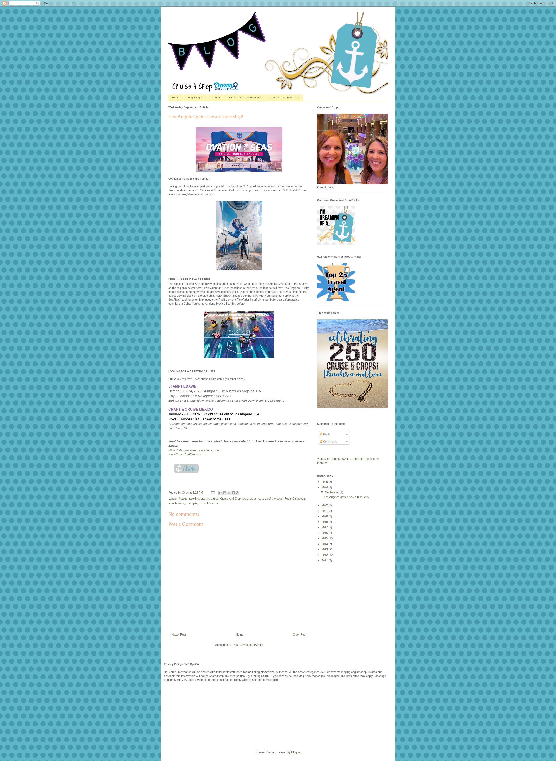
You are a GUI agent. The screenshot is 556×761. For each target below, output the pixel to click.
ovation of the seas (270, 498)
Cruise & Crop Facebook (284, 97)
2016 (325, 533)
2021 (325, 511)
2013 (325, 549)
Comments (329, 441)
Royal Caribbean (294, 498)
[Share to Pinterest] (237, 493)
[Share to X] (229, 493)
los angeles (249, 498)
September (332, 492)
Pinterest (216, 97)
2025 (325, 481)
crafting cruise (209, 498)
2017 (325, 527)
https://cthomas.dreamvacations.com (193, 450)
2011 (325, 560)
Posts (326, 434)
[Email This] (220, 493)
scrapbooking (176, 503)
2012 (325, 554)
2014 (325, 544)
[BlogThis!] (225, 493)
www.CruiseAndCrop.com (185, 454)
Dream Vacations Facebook (245, 97)
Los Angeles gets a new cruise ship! (346, 497)
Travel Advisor (209, 503)
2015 (325, 538)
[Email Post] (213, 492)
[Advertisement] (196, 715)
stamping (192, 503)
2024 (325, 487)
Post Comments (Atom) (248, 644)
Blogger (296, 752)
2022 (325, 505)
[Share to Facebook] (233, 493)
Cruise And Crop (230, 498)
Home (175, 97)
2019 (325, 521)
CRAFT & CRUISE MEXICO (190, 409)
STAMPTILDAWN (182, 386)
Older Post (299, 634)
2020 (325, 516)
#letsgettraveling (188, 498)
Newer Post (179, 634)
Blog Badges (195, 97)
